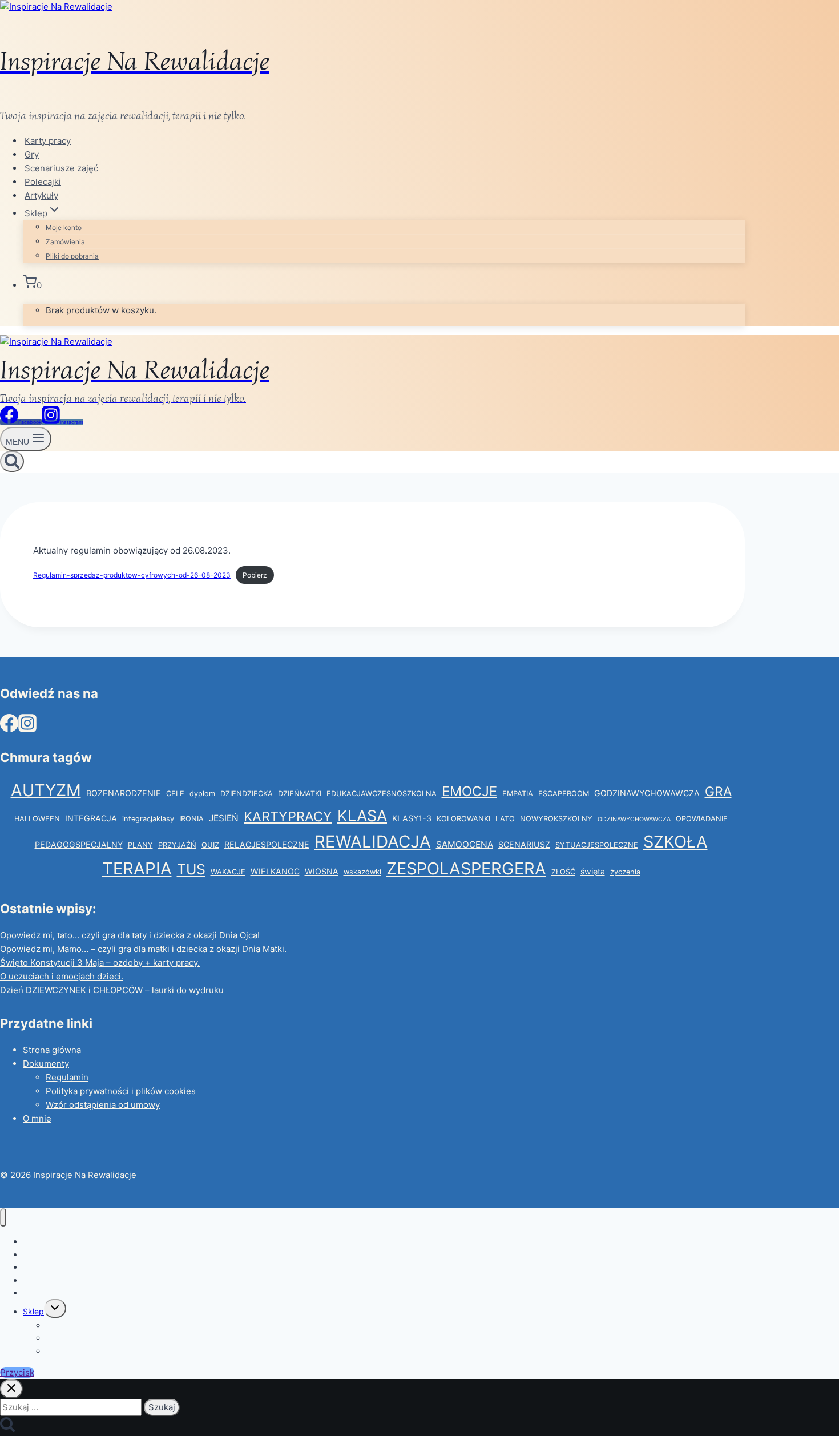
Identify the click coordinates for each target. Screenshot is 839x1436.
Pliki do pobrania (72, 256)
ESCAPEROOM (563, 793)
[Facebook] (9, 727)
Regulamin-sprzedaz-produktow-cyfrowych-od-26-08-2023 (132, 575)
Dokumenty (46, 1063)
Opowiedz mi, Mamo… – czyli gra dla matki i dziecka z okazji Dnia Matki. (143, 948)
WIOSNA (321, 871)
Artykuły (41, 195)
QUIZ (210, 845)
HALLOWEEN (37, 818)
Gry (32, 154)
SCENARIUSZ (524, 844)
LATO (505, 818)
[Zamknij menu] (3, 1217)
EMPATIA (517, 793)
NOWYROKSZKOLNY (556, 818)
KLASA (362, 815)
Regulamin (67, 1077)
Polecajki (43, 181)
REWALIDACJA (372, 842)
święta (592, 871)
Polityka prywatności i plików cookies (121, 1091)
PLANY (140, 845)
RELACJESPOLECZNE (266, 844)
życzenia (625, 872)
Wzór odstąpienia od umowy (103, 1104)
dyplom (202, 793)
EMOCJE (469, 791)
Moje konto (64, 227)
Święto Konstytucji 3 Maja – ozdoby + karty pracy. (100, 962)
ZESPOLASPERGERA (466, 868)
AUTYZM (46, 790)
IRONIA (191, 818)
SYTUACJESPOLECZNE (596, 845)
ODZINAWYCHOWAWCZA (634, 819)
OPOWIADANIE (702, 818)
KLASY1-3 (411, 818)
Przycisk (17, 1372)
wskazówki (362, 872)
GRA (718, 792)
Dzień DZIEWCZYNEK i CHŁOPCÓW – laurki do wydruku (112, 990)
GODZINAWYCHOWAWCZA (647, 793)
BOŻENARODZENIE (123, 793)
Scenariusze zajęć (61, 168)
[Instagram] (27, 727)
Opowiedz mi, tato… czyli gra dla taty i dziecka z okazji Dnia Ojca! (130, 935)
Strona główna (52, 1049)
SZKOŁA (675, 842)
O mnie (37, 1118)
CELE (175, 793)
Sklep (33, 1311)
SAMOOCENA (464, 844)
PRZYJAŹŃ (177, 845)
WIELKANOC (275, 871)
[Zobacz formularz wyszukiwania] (12, 461)
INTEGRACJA (91, 818)
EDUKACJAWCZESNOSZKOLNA (381, 793)
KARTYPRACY (288, 816)
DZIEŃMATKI (299, 793)
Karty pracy (48, 140)
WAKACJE (228, 872)
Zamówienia (65, 241)
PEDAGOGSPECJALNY (79, 844)
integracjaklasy (148, 818)
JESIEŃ (224, 818)
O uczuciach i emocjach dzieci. (61, 976)
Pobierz (255, 575)
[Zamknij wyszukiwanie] (11, 1388)
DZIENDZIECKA (246, 793)
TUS (191, 869)
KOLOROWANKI (463, 818)
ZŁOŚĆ (563, 872)
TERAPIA (137, 868)
